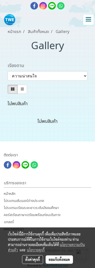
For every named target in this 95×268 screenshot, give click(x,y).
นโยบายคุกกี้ (36, 250)
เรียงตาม (18, 65)
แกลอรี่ (9, 222)
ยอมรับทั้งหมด (59, 259)
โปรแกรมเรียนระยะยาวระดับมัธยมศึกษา (31, 208)
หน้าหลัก (9, 193)
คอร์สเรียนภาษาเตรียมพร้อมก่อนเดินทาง (32, 215)
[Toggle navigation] (88, 19)
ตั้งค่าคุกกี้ (32, 259)
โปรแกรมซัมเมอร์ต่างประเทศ (24, 200)
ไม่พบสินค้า (18, 103)
